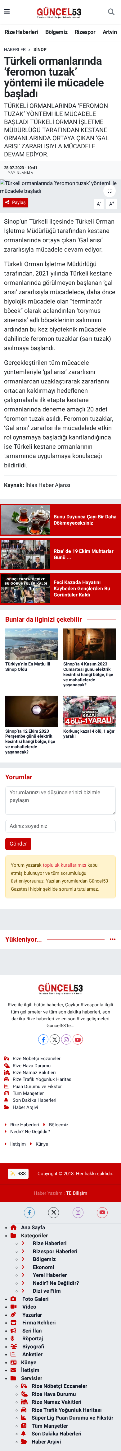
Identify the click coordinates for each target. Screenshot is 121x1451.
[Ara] (111, 12)
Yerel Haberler (49, 1275)
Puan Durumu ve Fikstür (37, 1086)
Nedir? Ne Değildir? (30, 1131)
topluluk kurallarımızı (65, 865)
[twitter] (53, 1212)
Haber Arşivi (25, 1107)
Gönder (18, 844)
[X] (55, 1039)
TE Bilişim (76, 1193)
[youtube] (102, 1212)
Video (28, 1307)
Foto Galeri (35, 1299)
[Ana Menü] (7, 12)
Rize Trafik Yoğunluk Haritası (43, 1079)
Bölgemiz (56, 32)
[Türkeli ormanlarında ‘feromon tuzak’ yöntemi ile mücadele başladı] (60, 187)
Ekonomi (43, 1267)
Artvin (110, 32)
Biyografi (32, 1346)
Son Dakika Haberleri (34, 1100)
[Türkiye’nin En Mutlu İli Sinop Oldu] (31, 644)
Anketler (32, 1354)
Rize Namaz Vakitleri (34, 1072)
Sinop (40, 49)
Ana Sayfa (33, 1227)
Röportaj (32, 1338)
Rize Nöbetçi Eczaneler (36, 1058)
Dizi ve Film (46, 1291)
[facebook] (29, 1212)
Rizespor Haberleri (55, 1251)
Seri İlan (31, 1331)
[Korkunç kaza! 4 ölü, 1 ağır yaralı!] (89, 711)
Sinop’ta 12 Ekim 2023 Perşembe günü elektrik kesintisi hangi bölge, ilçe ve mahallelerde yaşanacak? (30, 741)
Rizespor (85, 32)
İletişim (18, 1144)
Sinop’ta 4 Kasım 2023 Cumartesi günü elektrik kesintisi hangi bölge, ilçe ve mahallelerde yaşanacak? (88, 674)
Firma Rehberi (38, 1322)
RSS (21, 1173)
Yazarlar (31, 1315)
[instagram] (78, 1212)
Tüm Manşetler (28, 1093)
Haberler (15, 49)
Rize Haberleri (21, 32)
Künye (42, 1144)
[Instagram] (66, 1039)
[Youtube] (78, 1039)
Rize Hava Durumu (32, 1066)
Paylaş (19, 202)
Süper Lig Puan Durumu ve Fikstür (72, 1418)
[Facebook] (43, 1039)
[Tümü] (113, 939)
